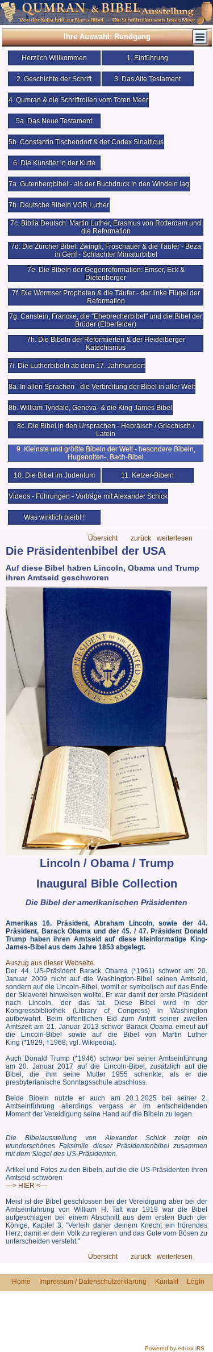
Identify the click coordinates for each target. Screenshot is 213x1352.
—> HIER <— (26, 1186)
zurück (141, 538)
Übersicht (103, 538)
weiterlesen (175, 538)
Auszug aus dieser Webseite (50, 963)
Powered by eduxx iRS (174, 1348)
